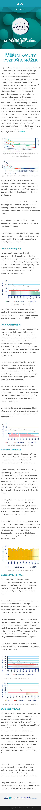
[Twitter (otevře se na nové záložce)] (18, 4)
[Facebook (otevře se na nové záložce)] (21, 4)
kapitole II (22, 132)
